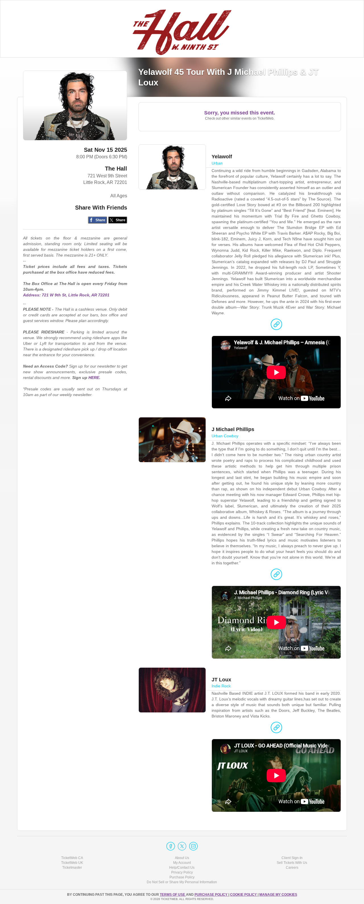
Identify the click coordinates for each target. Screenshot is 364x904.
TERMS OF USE (173, 895)
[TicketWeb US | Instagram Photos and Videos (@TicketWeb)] (193, 846)
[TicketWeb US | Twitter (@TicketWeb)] (182, 846)
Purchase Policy (182, 877)
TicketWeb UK (72, 863)
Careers (292, 868)
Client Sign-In (292, 858)
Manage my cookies (278, 895)
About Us (182, 858)
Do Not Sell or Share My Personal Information (182, 882)
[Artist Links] (276, 326)
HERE (93, 377)
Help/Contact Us (182, 868)
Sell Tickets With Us (292, 863)
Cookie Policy (244, 895)
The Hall (116, 168)
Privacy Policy (182, 872)
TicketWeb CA (72, 858)
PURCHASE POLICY (211, 895)
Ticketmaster (72, 868)
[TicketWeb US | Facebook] (170, 846)
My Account (182, 863)
